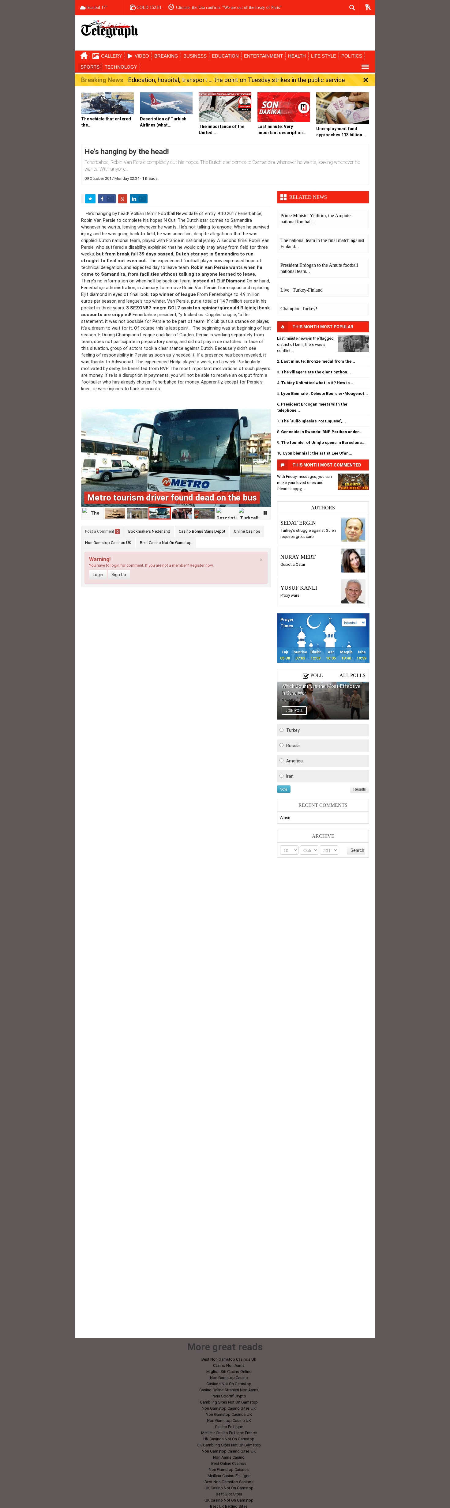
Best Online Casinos (228, 1463)
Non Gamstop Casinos (229, 1469)
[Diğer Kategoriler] (365, 67)
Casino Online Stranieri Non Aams (228, 1390)
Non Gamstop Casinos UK (108, 542)
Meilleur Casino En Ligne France (229, 1433)
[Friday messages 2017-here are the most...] (353, 482)
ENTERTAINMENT (263, 56)
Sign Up (118, 574)
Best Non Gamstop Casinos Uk (228, 1359)
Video (142, 56)
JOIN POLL (294, 711)
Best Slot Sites (229, 1494)
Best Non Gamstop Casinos (228, 1482)
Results (359, 789)
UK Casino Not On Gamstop (228, 1488)
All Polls (352, 675)
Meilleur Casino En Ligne (229, 1475)
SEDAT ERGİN (298, 523)
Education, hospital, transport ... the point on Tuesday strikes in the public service (236, 80)
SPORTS (90, 67)
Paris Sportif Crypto (229, 1396)
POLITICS (351, 56)
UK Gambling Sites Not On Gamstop (229, 1445)
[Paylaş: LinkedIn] (139, 198)
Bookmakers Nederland (149, 531)
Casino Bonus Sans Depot (202, 531)
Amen (285, 817)
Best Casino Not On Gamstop (166, 542)
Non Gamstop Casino (229, 1377)
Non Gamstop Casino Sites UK (229, 1408)
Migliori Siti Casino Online (228, 1371)
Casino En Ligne (229, 1426)
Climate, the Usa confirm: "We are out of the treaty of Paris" (229, 7)
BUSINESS (195, 56)
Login (98, 574)
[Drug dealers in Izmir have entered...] (353, 343)
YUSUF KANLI (298, 588)
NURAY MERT (298, 557)
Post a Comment (101, 531)
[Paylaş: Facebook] (107, 198)
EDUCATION (225, 56)
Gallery (111, 56)
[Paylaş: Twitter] (90, 198)
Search (357, 850)
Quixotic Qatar (292, 564)
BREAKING (166, 56)
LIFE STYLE (323, 56)
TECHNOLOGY (121, 67)
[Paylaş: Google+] (122, 198)
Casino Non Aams (229, 1365)
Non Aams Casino (229, 1457)
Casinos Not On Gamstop (228, 1383)
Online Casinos (247, 531)
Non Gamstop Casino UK (229, 1420)
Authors (323, 507)
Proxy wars (289, 595)
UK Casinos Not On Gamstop (228, 1439)
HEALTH (297, 56)
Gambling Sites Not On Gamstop (229, 1402)
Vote (283, 789)
